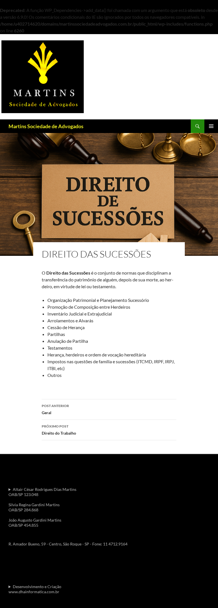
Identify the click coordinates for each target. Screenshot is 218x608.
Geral (55, 409)
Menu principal (211, 126)
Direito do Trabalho (59, 429)
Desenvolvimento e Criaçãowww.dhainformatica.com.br (35, 589)
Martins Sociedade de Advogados (46, 126)
